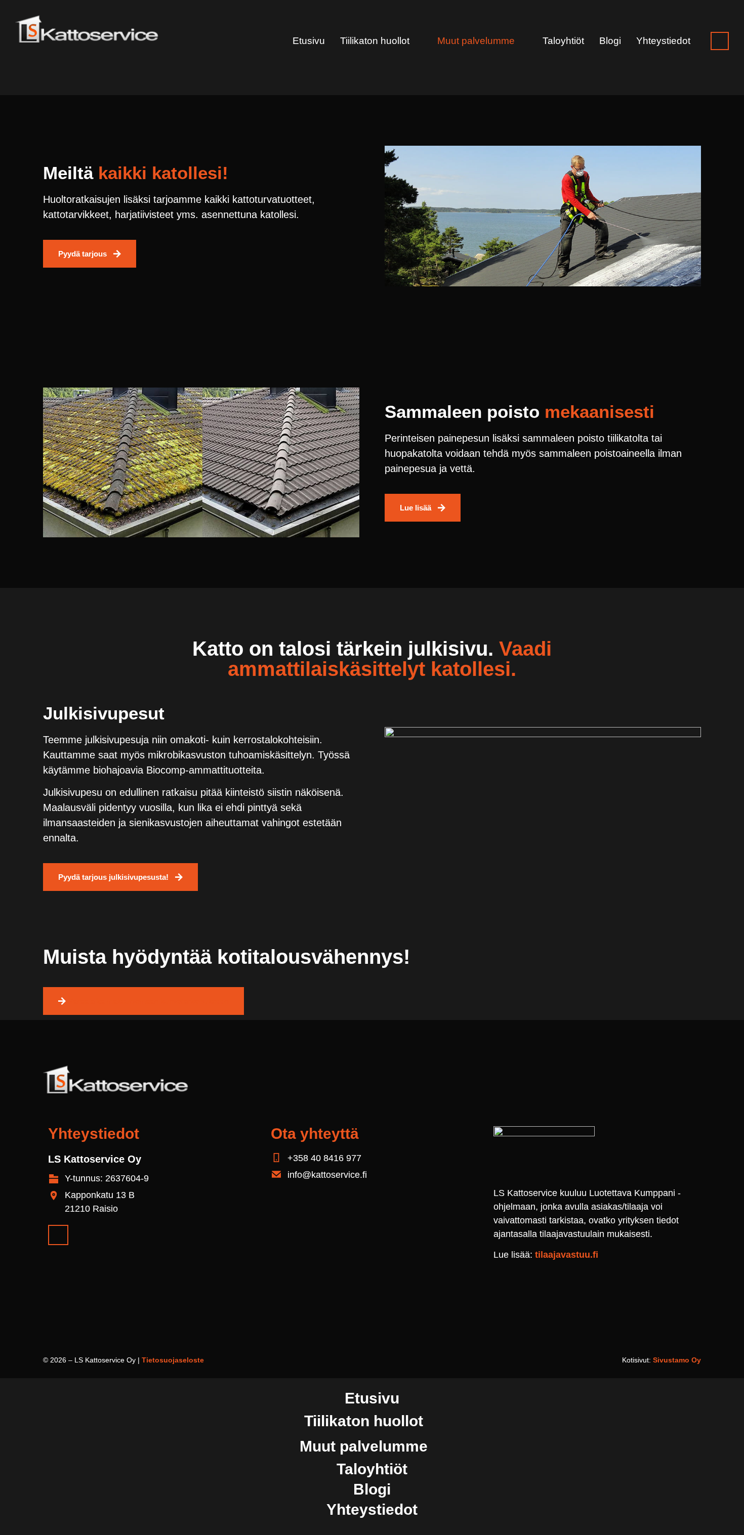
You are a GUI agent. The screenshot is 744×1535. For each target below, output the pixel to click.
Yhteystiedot (663, 41)
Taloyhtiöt (563, 41)
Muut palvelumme (476, 41)
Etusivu (309, 41)
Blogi (610, 41)
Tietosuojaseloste (173, 1360)
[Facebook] (720, 41)
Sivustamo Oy (677, 1360)
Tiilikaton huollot (374, 41)
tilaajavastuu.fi (566, 1255)
